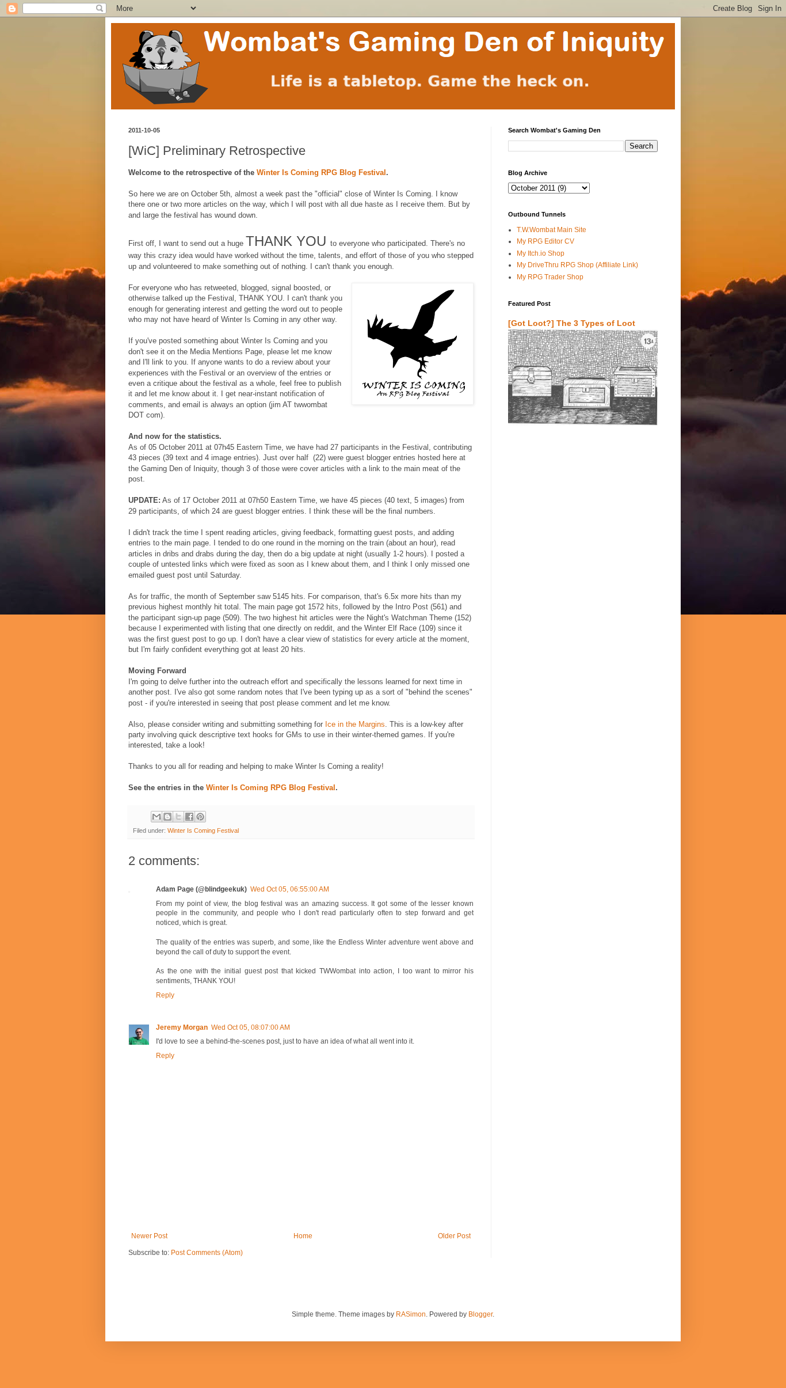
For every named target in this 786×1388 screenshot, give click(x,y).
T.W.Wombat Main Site (551, 230)
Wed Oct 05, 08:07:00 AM (250, 1027)
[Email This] (156, 816)
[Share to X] (178, 816)
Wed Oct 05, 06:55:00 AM (289, 889)
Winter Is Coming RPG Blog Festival (321, 172)
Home (302, 1236)
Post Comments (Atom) (207, 1253)
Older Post (454, 1236)
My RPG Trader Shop (550, 277)
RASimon (411, 1314)
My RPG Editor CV (545, 241)
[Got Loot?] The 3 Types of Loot (571, 323)
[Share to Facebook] (189, 816)
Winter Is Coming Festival (203, 830)
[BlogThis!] (167, 816)
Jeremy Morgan (182, 1027)
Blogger (480, 1314)
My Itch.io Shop (540, 253)
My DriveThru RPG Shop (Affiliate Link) (577, 265)
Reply (165, 995)
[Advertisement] (575, 569)
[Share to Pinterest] (200, 816)
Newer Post (149, 1236)
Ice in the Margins (355, 724)
